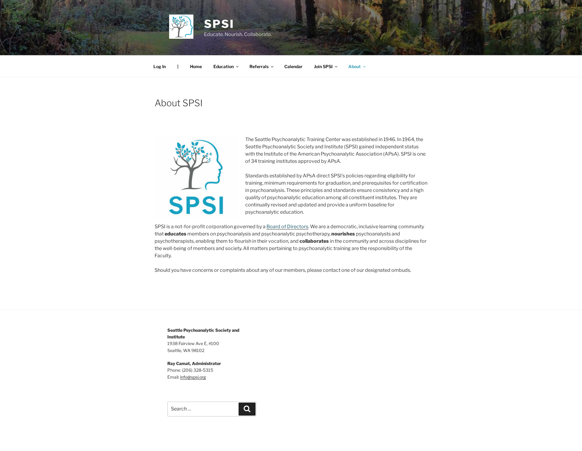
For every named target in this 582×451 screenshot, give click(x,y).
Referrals (259, 66)
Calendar (293, 66)
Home (196, 66)
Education (223, 66)
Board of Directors (287, 226)
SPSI (219, 24)
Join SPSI (323, 66)
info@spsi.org (193, 377)
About (354, 66)
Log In (159, 66)
